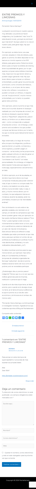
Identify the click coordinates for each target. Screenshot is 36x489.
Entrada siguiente (18, 331)
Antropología (7, 21)
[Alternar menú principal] (32, 3)
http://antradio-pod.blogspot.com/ (15, 376)
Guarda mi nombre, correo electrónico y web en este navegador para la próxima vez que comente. (17, 455)
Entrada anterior (18, 326)
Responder (30, 381)
